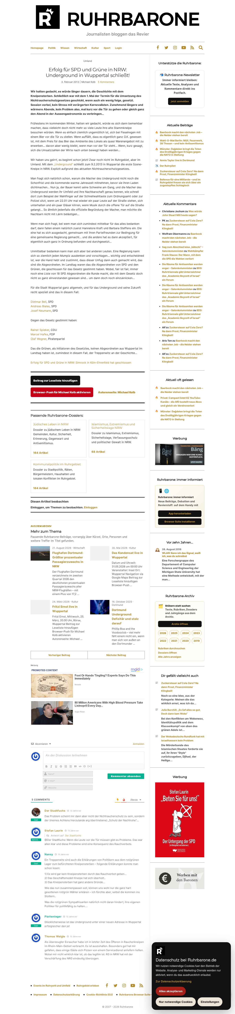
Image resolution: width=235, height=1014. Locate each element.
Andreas (36, 306)
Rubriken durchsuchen (171, 648)
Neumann (45, 310)
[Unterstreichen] (56, 766)
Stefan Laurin (54, 830)
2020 (185, 640)
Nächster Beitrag (116, 655)
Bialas (46, 306)
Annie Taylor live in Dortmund (177, 160)
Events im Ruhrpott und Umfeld (52, 985)
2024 (185, 633)
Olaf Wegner (38, 339)
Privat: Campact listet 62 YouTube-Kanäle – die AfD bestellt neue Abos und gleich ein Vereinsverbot (181, 401)
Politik (52, 47)
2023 (196, 633)
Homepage (37, 47)
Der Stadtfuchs (55, 810)
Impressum (40, 994)
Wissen (64, 47)
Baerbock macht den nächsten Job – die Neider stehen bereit (181, 134)
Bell (44, 301)
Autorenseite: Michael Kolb (116, 392)
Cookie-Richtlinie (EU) (99, 994)
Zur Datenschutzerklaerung (173, 981)
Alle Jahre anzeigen (169, 656)
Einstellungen (210, 1002)
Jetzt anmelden (180, 101)
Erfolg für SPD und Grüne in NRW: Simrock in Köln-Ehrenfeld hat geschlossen (81, 362)
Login (118, 47)
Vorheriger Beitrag (59, 655)
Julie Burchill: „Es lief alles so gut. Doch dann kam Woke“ (180, 711)
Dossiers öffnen (167, 652)
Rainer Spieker (40, 330)
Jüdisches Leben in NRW (51, 424)
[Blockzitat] (75, 766)
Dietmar (36, 301)
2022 (163, 640)
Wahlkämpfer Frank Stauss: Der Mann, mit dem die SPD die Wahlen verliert (182, 254)
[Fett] (46, 766)
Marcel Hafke (39, 334)
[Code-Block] (80, 766)
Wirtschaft (80, 47)
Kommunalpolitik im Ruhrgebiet (57, 464)
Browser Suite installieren (179, 521)
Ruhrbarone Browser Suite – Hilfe (138, 994)
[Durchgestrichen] (60, 766)
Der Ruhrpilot (167, 165)
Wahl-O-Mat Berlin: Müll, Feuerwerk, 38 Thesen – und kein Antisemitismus (182, 142)
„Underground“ (63, 164)
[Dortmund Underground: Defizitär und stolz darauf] (99, 607)
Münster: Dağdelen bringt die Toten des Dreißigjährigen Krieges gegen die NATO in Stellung (180, 151)
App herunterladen (180, 513)
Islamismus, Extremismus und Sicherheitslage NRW (113, 425)
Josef (34, 310)
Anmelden (138, 743)
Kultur (95, 47)
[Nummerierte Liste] (65, 766)
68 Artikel (98, 451)
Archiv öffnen (180, 623)
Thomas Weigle (55, 936)
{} (84, 766)
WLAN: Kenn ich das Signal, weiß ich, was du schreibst (181, 554)
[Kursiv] (51, 766)
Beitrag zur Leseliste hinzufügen (55, 380)
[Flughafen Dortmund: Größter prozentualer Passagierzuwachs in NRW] (40, 553)
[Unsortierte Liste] (70, 766)
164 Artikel (40, 452)
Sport (107, 47)
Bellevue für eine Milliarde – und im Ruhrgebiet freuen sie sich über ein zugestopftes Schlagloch (180, 182)
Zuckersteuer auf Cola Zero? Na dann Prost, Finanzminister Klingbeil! (182, 173)
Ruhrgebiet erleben (88, 985)
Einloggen (90, 507)
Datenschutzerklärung (66, 994)
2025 (174, 633)
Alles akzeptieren (171, 991)
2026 (163, 633)
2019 (197, 640)
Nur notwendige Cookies (176, 1002)
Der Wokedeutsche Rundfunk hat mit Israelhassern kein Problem (182, 738)
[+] (90, 766)
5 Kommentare (106, 81)
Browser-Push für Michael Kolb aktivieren (61, 392)
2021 (174, 640)
